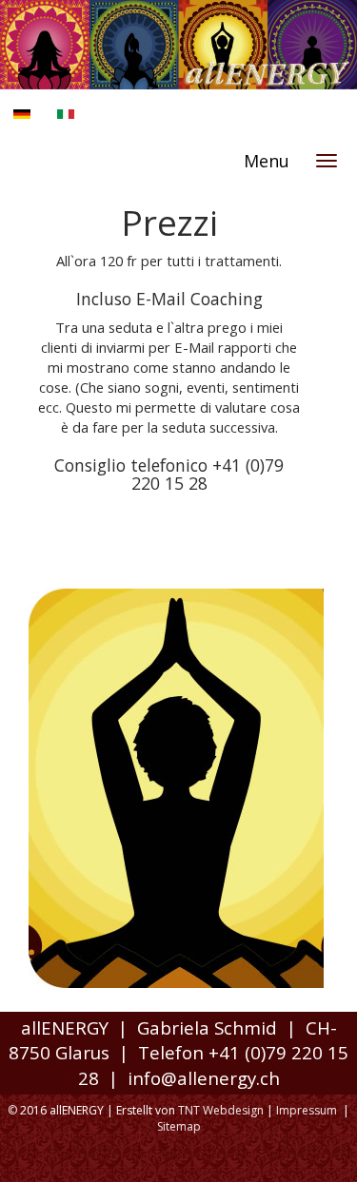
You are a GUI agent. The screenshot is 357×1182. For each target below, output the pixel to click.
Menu (266, 160)
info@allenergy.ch (204, 1078)
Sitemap (179, 1126)
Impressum (306, 1110)
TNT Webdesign (221, 1110)
